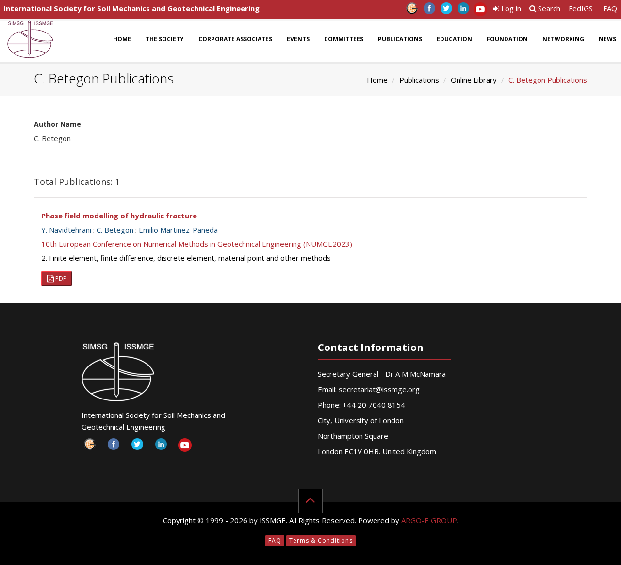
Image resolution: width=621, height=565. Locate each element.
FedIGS (581, 8)
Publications (400, 39)
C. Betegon (115, 229)
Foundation (507, 39)
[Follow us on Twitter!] (446, 10)
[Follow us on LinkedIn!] (463, 10)
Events (298, 39)
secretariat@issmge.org (379, 389)
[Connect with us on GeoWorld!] (412, 10)
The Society (165, 39)
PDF (60, 278)
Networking (563, 39)
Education (454, 39)
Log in (510, 8)
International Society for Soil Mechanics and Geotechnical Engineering (131, 8)
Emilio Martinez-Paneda (178, 229)
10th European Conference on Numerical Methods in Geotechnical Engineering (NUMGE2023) (196, 244)
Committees (343, 39)
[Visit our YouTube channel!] (480, 10)
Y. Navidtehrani (66, 229)
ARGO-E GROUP (429, 520)
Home (122, 39)
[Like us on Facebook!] (429, 10)
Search (548, 8)
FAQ (610, 8)
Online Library (474, 79)
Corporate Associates (235, 39)
